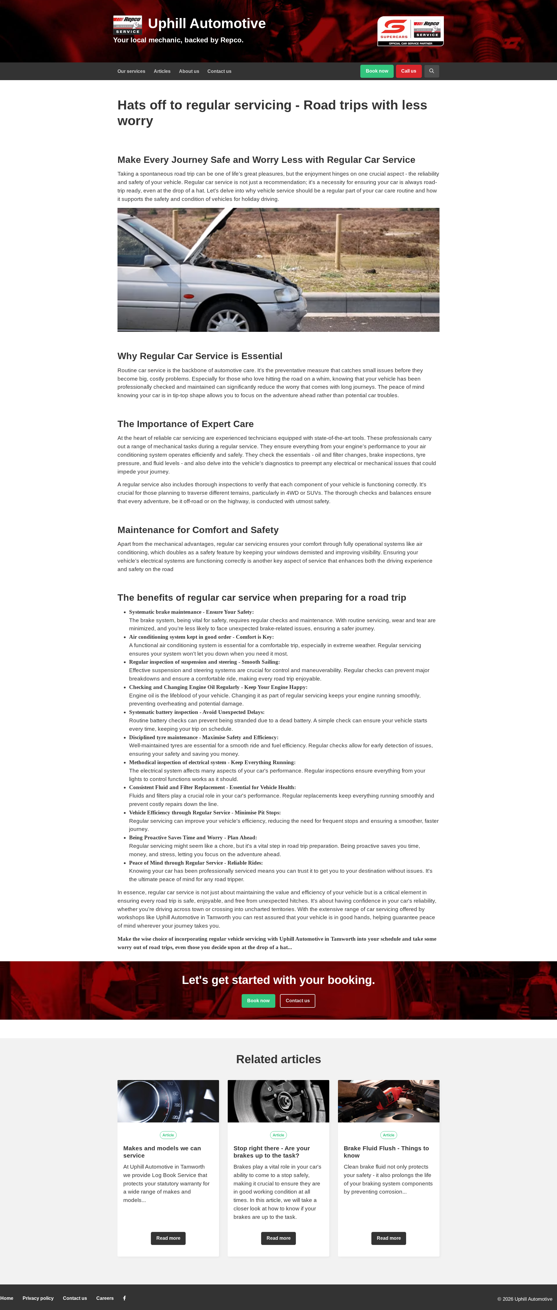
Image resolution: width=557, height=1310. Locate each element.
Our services (131, 71)
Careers (105, 1298)
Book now (377, 71)
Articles (162, 71)
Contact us (219, 71)
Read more (168, 1238)
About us (189, 71)
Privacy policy (38, 1298)
